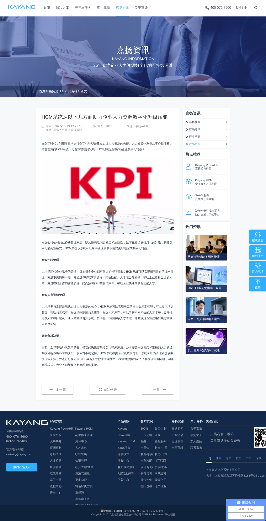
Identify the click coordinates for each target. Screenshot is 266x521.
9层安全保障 (126, 473)
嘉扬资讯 (122, 8)
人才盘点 (81, 447)
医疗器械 (146, 486)
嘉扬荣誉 (196, 435)
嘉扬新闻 (195, 122)
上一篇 (61, 389)
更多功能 (81, 479)
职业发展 (81, 454)
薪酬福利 (56, 447)
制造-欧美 (146, 454)
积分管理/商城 (84, 467)
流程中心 (56, 486)
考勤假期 (56, 454)
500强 (144, 428)
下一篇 (155, 389)
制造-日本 (161, 454)
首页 (47, 8)
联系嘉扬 (196, 447)
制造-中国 (161, 447)
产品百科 (71, 91)
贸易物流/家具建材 (161, 470)
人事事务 (56, 441)
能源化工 (160, 479)
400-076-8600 (220, 7)
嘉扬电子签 (82, 499)
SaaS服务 (124, 447)
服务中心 (123, 460)
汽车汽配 (146, 460)
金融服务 (160, 441)
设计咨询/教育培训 (146, 470)
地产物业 (160, 486)
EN (238, 7)
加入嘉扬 (196, 441)
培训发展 (56, 467)
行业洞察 (195, 136)
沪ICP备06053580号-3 (152, 511)
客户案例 (103, 8)
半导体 (144, 447)
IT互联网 (160, 460)
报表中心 (56, 492)
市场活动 (195, 129)
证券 (157, 435)
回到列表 (110, 389)
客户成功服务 (126, 467)
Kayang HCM (84, 428)
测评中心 (81, 441)
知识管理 (81, 460)
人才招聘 (56, 460)
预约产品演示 (22, 467)
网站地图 (170, 514)
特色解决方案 (84, 486)
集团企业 (160, 428)
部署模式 (123, 454)
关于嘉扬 (141, 8)
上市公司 (146, 435)
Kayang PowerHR (61, 428)
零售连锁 (146, 479)
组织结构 (56, 435)
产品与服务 (83, 8)
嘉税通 (79, 492)
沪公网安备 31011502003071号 (121, 511)
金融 (143, 441)
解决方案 (62, 8)
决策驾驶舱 (82, 473)
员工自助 (56, 479)
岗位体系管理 (84, 435)
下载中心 (123, 479)
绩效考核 (56, 473)
